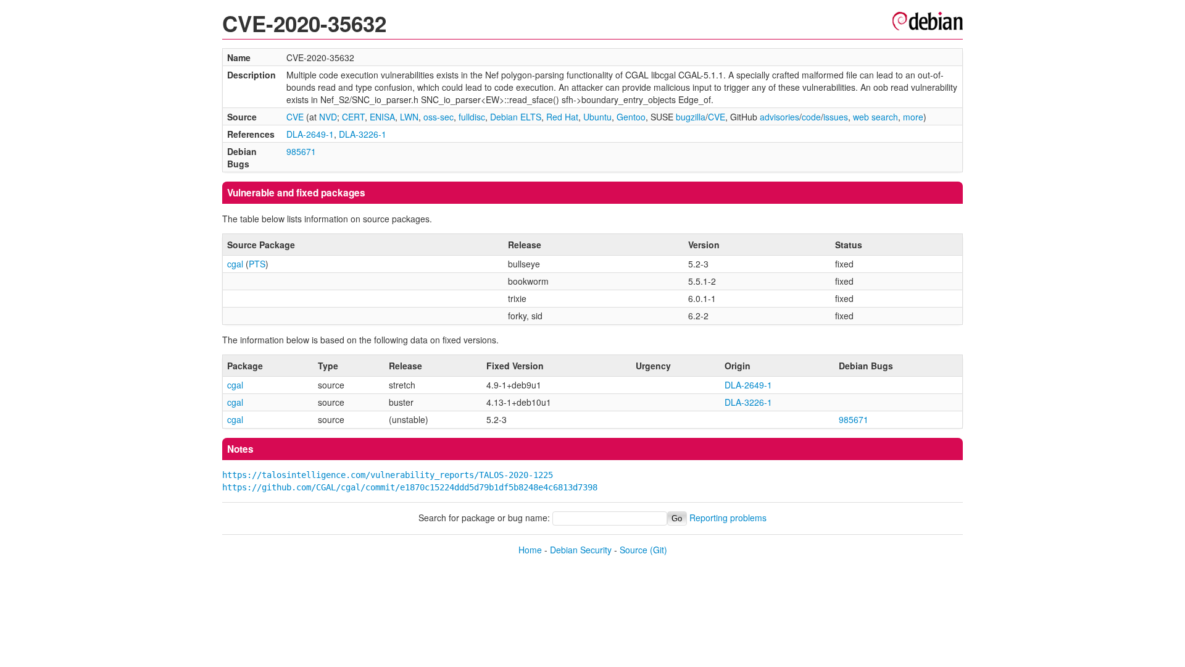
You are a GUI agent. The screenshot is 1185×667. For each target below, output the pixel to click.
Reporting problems (728, 517)
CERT (353, 117)
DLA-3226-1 (362, 134)
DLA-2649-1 (310, 134)
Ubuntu (597, 117)
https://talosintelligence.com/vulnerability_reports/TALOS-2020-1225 (387, 475)
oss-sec (438, 117)
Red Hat (562, 117)
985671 (301, 151)
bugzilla (690, 117)
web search (875, 117)
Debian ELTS (515, 117)
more (913, 117)
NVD (328, 117)
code (811, 117)
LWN (409, 117)
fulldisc (472, 117)
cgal (235, 264)
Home (530, 549)
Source (633, 549)
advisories (779, 117)
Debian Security (581, 549)
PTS (257, 264)
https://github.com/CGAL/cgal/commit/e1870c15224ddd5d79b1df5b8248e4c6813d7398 (409, 487)
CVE (295, 117)
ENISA (382, 117)
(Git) (658, 549)
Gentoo (631, 117)
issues (835, 117)
